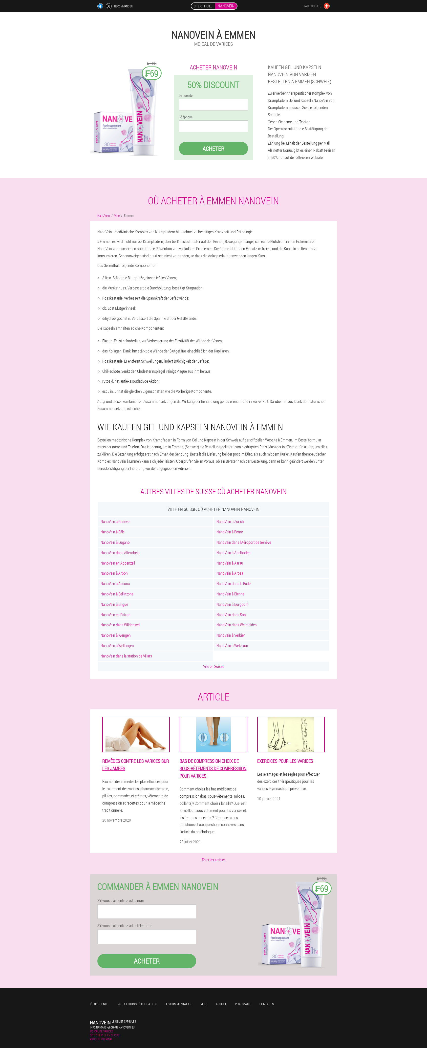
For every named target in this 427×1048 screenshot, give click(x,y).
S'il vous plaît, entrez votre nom (120, 900)
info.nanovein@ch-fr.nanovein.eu (112, 1027)
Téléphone (185, 117)
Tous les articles (214, 859)
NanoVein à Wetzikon (232, 645)
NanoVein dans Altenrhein (120, 552)
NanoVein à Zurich (230, 521)
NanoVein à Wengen (116, 635)
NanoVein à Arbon (114, 573)
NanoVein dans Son (231, 614)
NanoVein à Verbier (230, 635)
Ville (204, 1004)
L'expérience (99, 1004)
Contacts (266, 1004)
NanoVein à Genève (115, 521)
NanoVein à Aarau (229, 563)
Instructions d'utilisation (136, 1004)
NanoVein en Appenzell (118, 563)
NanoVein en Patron (115, 614)
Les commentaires (178, 1004)
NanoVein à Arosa (229, 573)
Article (221, 1004)
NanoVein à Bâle (113, 531)
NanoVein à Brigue (114, 604)
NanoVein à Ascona (115, 583)
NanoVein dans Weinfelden (236, 624)
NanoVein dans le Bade (233, 583)
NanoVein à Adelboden (233, 552)
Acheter (213, 149)
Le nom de (185, 95)
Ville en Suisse (213, 666)
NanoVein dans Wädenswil (120, 624)
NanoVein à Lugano (115, 542)
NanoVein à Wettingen (117, 645)
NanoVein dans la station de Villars (126, 655)
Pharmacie (243, 1004)
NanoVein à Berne (229, 531)
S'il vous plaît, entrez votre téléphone (124, 926)
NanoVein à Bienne (230, 593)
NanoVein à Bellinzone (117, 593)
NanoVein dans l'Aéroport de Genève (243, 542)
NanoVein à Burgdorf (232, 604)
